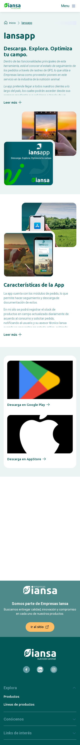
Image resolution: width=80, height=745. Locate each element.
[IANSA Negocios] (12, 6)
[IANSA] (40, 654)
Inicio (12, 23)
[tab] (40, 689)
